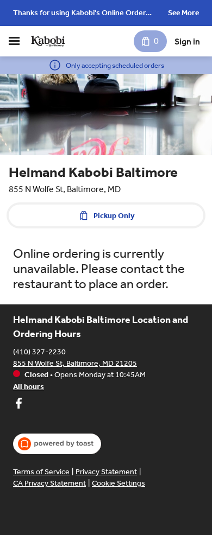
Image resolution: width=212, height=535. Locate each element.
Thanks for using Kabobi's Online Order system (79, 14)
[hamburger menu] (14, 41)
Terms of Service (41, 471)
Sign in (187, 41)
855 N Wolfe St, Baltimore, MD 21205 (75, 363)
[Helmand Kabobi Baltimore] (47, 41)
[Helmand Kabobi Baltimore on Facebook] (18, 405)
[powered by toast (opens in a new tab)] (57, 443)
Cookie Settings (118, 483)
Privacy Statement (106, 471)
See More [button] (183, 12)
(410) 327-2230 (39, 351)
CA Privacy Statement (49, 483)
